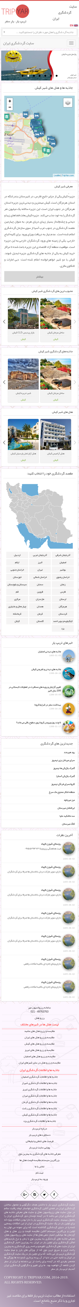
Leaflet (57, 175)
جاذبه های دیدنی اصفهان (49, 653)
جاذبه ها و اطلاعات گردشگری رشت (39, 1108)
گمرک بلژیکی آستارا (65, 776)
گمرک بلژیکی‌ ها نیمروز (64, 768)
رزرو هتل (40, 1018)
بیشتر (39, 276)
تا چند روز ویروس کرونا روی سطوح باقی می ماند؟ (38, 724)
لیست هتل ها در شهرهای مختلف (39, 1024)
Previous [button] (75, 320)
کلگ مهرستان (68, 823)
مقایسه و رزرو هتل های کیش (39, 1043)
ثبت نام (39, 1172)
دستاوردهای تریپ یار (39, 1135)
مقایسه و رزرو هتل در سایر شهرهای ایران (40, 1062)
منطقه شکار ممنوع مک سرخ (62, 792)
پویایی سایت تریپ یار (39, 1147)
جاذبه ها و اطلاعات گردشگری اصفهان (39, 1076)
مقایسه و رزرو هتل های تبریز (39, 1050)
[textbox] (39, 32)
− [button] (10, 107)
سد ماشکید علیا (67, 815)
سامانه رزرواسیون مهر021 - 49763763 (39, 1009)
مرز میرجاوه (69, 799)
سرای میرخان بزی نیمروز (63, 760)
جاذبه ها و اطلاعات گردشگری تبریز (39, 1089)
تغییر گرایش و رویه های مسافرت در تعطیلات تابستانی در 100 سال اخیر (35, 691)
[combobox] (39, 32)
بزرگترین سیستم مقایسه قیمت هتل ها (39, 1160)
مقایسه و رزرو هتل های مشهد (39, 1031)
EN (71, 25)
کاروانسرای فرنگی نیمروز (63, 784)
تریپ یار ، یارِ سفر (15, 21)
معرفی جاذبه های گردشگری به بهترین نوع (39, 1153)
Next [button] (4, 320)
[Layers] (67, 102)
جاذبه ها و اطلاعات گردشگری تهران (39, 1095)
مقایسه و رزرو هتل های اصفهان (40, 1056)
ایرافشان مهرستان (66, 807)
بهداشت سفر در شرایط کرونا (47, 706)
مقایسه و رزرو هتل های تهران (39, 1037)
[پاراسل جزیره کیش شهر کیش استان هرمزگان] (27, 66)
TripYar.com (68, 175)
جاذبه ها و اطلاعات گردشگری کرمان (39, 1102)
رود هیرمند (69, 752)
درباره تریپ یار (39, 1128)
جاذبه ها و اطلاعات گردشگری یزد (39, 1121)
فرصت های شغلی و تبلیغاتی (39, 1141)
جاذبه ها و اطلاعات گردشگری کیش (39, 1114)
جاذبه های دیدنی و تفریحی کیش (46, 671)
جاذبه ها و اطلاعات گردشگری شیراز (39, 1083)
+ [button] (10, 101)
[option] (56, 320)
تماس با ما (39, 1166)
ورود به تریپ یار (39, 1179)
